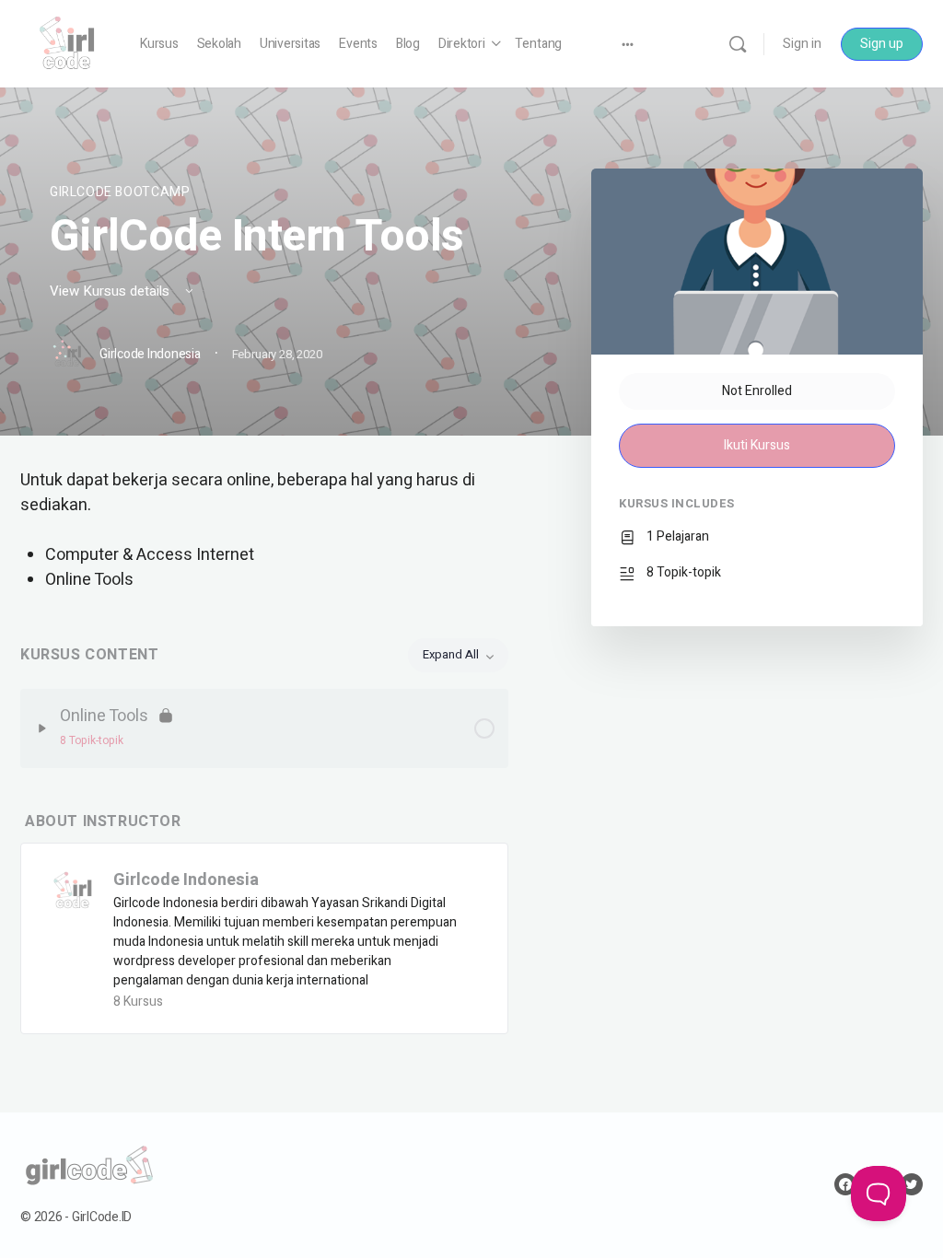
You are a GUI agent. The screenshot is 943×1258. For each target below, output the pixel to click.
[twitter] (912, 1184)
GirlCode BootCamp (120, 192)
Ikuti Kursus (757, 445)
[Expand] (42, 728)
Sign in (802, 43)
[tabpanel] (264, 530)
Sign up (881, 43)
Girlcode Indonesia (186, 880)
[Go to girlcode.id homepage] (66, 43)
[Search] (737, 44)
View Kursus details (111, 291)
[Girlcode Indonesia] (73, 890)
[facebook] (845, 1184)
